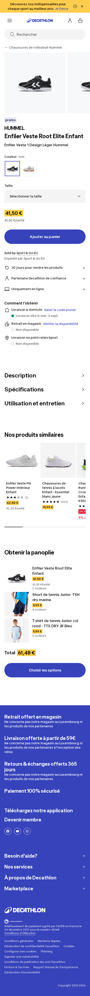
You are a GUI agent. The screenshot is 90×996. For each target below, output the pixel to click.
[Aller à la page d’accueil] (40, 20)
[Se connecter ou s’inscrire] (70, 20)
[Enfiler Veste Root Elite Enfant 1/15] (34, 82)
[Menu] (9, 20)
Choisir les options (45, 670)
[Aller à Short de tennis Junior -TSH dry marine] (16, 604)
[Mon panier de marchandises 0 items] (80, 20)
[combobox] (45, 196)
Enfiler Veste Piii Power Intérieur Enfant (19, 487)
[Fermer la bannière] (82, 6)
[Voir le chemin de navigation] (6, 47)
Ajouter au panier (45, 237)
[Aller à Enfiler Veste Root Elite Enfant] (16, 578)
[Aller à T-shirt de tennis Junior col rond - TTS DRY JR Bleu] (16, 630)
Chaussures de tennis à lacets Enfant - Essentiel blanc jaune (56, 489)
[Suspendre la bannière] (75, 6)
